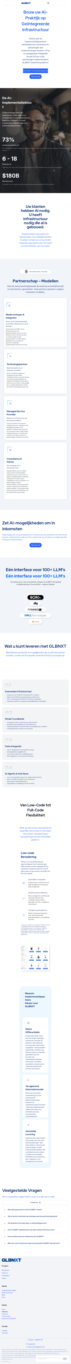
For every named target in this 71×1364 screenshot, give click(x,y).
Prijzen (4, 1278)
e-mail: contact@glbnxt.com (35, 1347)
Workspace (5, 1270)
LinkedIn (4, 1331)
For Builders (6, 1276)
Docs (3, 1297)
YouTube (5, 1333)
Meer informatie (7, 1293)
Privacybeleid (30, 1344)
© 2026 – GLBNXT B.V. (35, 1340)
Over (3, 1309)
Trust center (6, 1316)
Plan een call (35, 76)
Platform (5, 1273)
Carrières (5, 1314)
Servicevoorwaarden (9, 1319)
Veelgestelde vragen (9, 1290)
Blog (3, 1295)
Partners (5, 1312)
